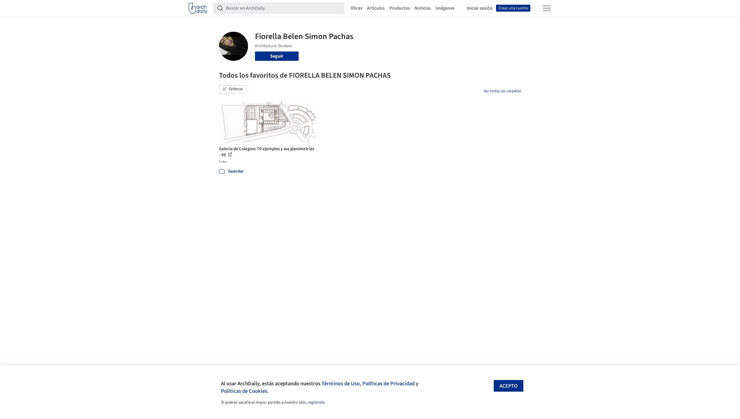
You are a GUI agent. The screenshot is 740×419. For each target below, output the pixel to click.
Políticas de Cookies (244, 391)
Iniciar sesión (480, 8)
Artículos (376, 8)
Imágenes (445, 8)
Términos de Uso (341, 383)
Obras (356, 8)
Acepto (509, 386)
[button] (233, 89)
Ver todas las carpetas (502, 91)
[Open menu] (547, 8)
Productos (399, 8)
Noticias (423, 8)
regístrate (316, 402)
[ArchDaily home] (198, 8)
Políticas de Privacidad (388, 383)
